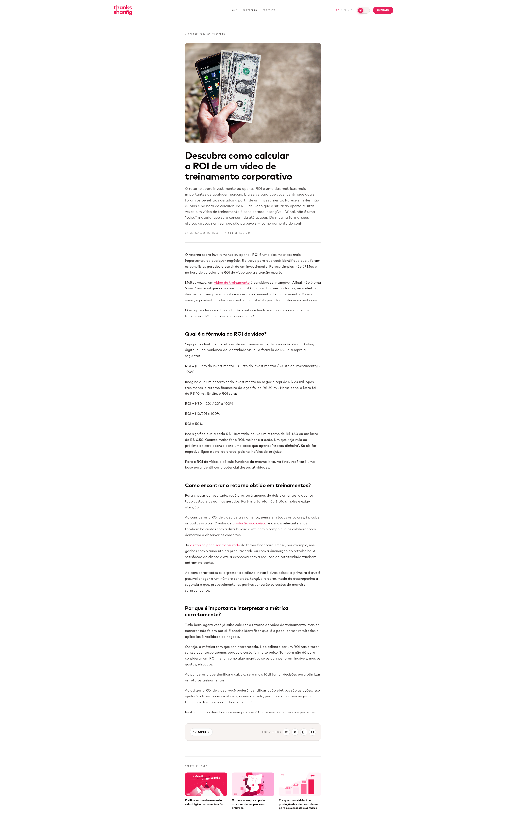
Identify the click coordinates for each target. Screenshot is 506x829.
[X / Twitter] (295, 732)
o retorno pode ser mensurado (215, 545)
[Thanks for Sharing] (123, 10)
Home (234, 10)
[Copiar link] (312, 732)
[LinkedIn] (286, 732)
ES (352, 10)
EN (345, 10)
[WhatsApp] (303, 732)
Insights (268, 10)
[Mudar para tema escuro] (363, 10)
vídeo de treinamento (232, 282)
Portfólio (250, 10)
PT (337, 10)
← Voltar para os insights (205, 34)
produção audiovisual (249, 523)
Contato (383, 10)
